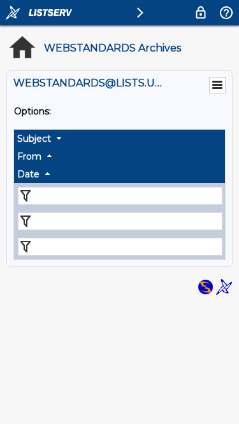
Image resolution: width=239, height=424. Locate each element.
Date (28, 174)
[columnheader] (119, 138)
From (29, 156)
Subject (34, 138)
